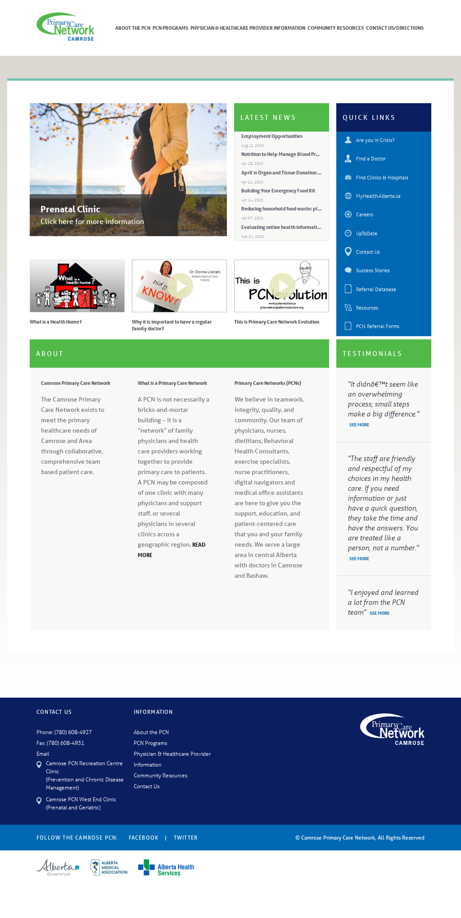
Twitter (186, 837)
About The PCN (132, 27)
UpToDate (366, 233)
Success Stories (373, 270)
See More (359, 424)
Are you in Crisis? (375, 140)
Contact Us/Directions (395, 27)
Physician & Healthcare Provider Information (247, 27)
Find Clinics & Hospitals (382, 177)
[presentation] (41, 165)
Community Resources (335, 27)
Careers (364, 214)
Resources (367, 307)
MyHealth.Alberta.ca (378, 195)
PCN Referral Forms (377, 326)
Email (42, 753)
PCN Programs (170, 27)
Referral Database (376, 289)
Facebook (144, 837)
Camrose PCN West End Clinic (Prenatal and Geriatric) (81, 803)
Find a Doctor (371, 158)
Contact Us (368, 251)
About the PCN (151, 731)
